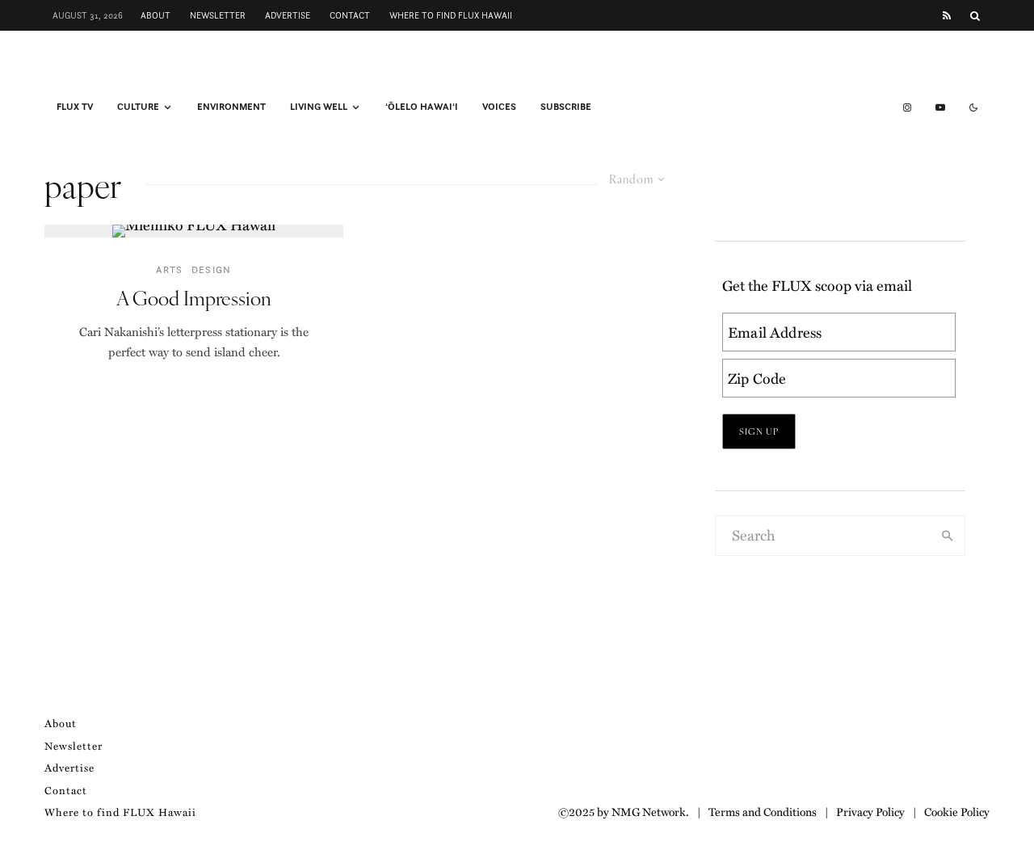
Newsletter (218, 15)
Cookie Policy (957, 811)
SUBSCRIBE (565, 106)
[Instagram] (907, 107)
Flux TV (75, 106)
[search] (948, 535)
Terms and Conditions (762, 811)
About (155, 15)
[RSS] (946, 15)
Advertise (287, 15)
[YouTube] (940, 107)
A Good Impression (193, 297)
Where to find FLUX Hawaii (450, 15)
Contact (350, 15)
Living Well (318, 106)
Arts (169, 269)
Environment (231, 106)
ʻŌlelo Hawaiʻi (421, 106)
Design (211, 269)
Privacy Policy (870, 811)
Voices (499, 106)
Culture (138, 106)
